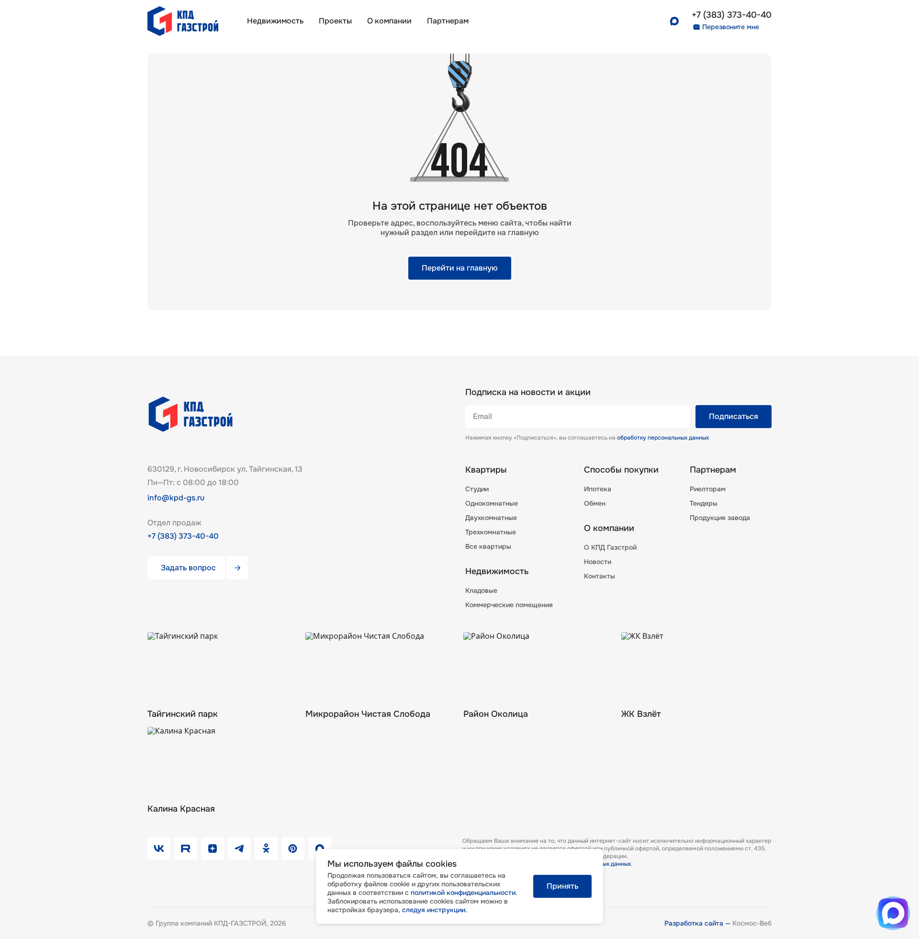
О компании (389, 21)
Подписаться (733, 416)
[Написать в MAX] (893, 913)
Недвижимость (275, 21)
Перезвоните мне (730, 27)
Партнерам (713, 469)
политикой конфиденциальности (463, 892)
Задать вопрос (188, 568)
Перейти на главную (460, 268)
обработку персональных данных (663, 437)
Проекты (335, 21)
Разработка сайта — (698, 923)
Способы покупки (621, 469)
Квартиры (486, 469)
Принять (562, 886)
